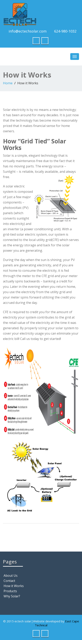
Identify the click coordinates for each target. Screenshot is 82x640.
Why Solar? (12, 596)
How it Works (14, 586)
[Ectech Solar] (41, 14)
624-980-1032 (65, 31)
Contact (9, 581)
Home (8, 83)
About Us (11, 575)
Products (10, 591)
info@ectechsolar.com (28, 31)
